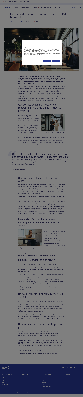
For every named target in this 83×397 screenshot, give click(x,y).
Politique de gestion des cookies (29, 57)
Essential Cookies (47, 61)
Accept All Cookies (56, 61)
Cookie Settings (28, 61)
